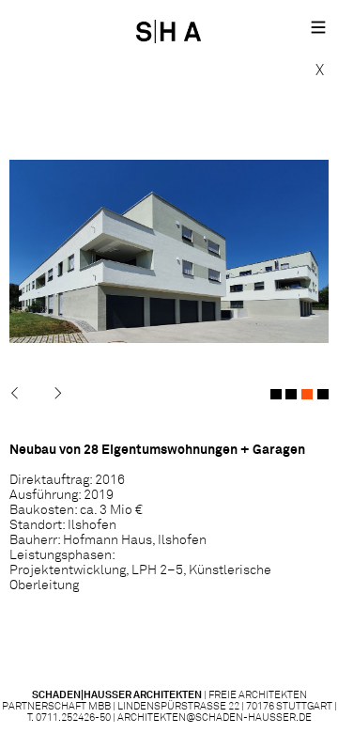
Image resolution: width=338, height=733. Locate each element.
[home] (173, 29)
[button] (318, 28)
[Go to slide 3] (307, 394)
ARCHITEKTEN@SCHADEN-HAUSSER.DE (214, 717)
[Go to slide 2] (291, 394)
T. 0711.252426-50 (69, 717)
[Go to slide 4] (323, 394)
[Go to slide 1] (276, 394)
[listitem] (169, 251)
